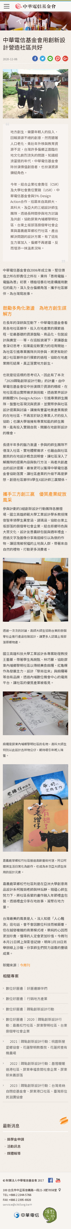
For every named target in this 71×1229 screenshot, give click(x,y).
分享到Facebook (35, 58)
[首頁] (35, 6)
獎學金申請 (15, 1139)
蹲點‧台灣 (50, 1215)
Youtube (58, 1180)
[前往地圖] (59, 1190)
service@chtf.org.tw (17, 1204)
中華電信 (26, 1215)
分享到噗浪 (58, 58)
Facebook (50, 1180)
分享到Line (50, 58)
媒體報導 (14, 1153)
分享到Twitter (42, 58)
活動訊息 (14, 1146)
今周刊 (25, 964)
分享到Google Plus (65, 58)
